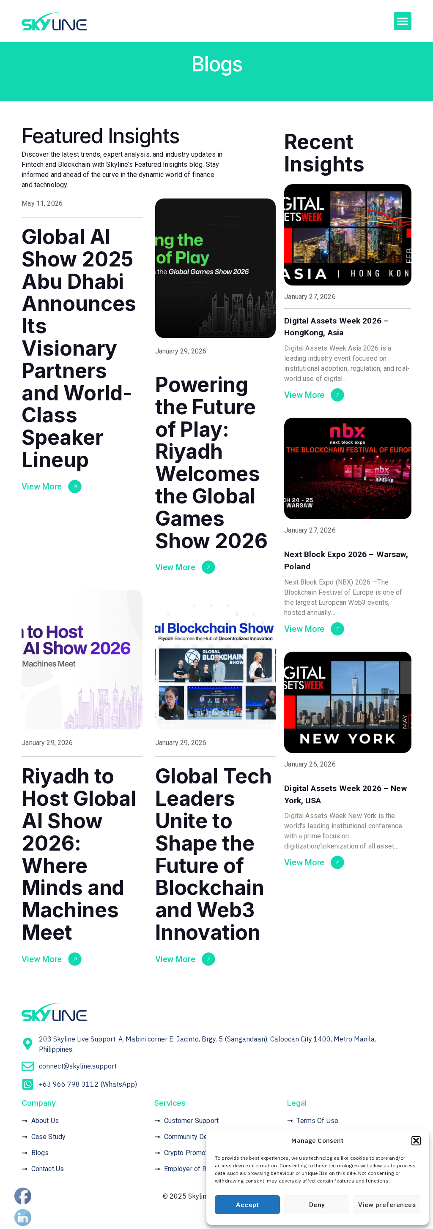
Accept (247, 1205)
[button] (416, 1141)
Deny (317, 1205)
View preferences (387, 1205)
